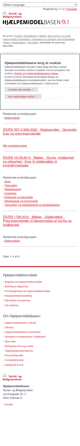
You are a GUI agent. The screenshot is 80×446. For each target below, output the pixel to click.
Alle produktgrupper (15, 145)
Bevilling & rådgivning (16, 286)
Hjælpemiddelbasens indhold (20, 322)
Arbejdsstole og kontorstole (21, 201)
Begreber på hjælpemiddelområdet (23, 281)
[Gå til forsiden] (26, 22)
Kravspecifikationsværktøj (18, 295)
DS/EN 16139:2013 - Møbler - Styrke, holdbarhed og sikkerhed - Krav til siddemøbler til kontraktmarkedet (38, 161)
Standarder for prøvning (17, 300)
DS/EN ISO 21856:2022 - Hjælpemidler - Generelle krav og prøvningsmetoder (40, 131)
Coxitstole (10, 193)
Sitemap (9, 327)
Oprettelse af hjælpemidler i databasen (25, 336)
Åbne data (10, 341)
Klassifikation (31, 35)
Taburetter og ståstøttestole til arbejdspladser (32, 205)
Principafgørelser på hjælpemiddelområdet (27, 291)
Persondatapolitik (14, 355)
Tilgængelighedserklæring (19, 350)
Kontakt (9, 404)
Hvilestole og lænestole (18, 197)
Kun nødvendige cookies (21, 96)
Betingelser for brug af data (19, 346)
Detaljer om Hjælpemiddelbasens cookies (36, 73)
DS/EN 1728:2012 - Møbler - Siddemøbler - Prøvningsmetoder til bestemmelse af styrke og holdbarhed (37, 220)
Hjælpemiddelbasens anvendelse (23, 331)
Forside (18, 35)
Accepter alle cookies (19, 89)
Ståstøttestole (12, 189)
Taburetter (32, 42)
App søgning (11, 305)
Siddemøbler (18, 42)
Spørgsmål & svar (14, 364)
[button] (65, 21)
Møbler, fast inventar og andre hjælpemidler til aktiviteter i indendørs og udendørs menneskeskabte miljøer (39, 39)
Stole (7, 181)
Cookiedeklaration (14, 359)
